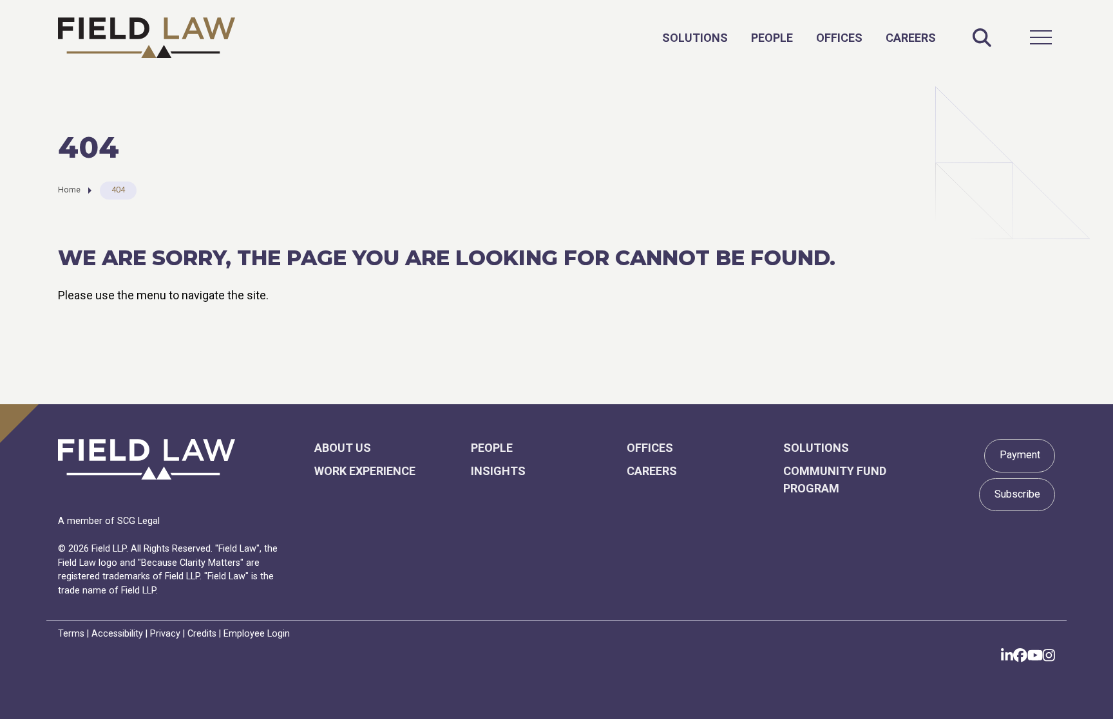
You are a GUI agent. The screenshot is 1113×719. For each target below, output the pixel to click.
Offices (839, 37)
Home (69, 189)
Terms (71, 633)
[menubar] (799, 37)
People (772, 37)
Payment (1020, 455)
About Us (342, 447)
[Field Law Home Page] (146, 37)
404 (118, 189)
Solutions (695, 37)
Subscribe (1017, 494)
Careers (911, 37)
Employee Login (257, 633)
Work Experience (364, 471)
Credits (201, 633)
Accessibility (117, 633)
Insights (498, 471)
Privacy (165, 633)
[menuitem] (695, 37)
